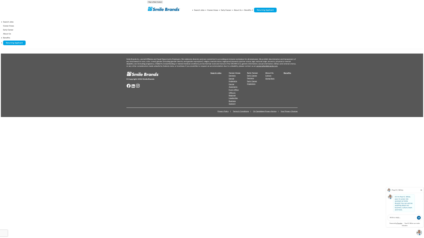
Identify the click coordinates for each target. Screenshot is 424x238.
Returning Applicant (265, 10)
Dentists (232, 75)
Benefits (247, 10)
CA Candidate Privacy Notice (265, 111)
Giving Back (269, 78)
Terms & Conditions (242, 111)
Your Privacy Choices (289, 111)
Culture (268, 75)
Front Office (234, 90)
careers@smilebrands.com (267, 66)
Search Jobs (199, 10)
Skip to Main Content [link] (155, 2)
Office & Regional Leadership (233, 95)
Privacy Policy (224, 111)
